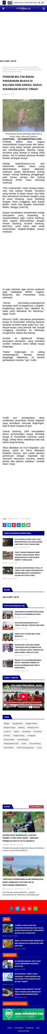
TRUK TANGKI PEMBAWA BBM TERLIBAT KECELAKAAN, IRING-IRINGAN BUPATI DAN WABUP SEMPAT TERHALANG (27, 556)
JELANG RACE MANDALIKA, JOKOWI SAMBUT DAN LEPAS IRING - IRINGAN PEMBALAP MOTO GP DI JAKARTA (20, 838)
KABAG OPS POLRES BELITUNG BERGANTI (27, 635)
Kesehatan (38, 731)
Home (9, 1028)
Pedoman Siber (24, 1031)
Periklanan (30, 1028)
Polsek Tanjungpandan (25, 748)
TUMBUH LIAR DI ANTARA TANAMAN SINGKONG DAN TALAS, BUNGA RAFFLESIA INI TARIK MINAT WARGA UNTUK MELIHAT (29, 929)
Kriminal (7, 735)
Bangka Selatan (31, 723)
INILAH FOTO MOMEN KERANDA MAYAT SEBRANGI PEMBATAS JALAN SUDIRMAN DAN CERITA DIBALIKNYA (28, 664)
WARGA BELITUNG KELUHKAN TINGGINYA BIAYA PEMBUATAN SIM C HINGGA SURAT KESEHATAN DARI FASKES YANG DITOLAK (29, 649)
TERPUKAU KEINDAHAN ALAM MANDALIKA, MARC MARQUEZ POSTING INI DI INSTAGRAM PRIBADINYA (23, 882)
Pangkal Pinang (18, 735)
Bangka (6, 723)
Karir (38, 1028)
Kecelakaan (26, 731)
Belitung (22, 727)
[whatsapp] (35, 908)
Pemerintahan (15, 67)
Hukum (16, 731)
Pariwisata (31, 735)
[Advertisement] (23, 35)
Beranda (6, 67)
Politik (24, 743)
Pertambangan (22, 739)
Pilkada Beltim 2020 (11, 743)
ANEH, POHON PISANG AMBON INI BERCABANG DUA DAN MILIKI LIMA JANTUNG (29, 943)
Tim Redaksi (18, 1028)
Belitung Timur (13, 519)
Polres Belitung (34, 743)
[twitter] (17, 908)
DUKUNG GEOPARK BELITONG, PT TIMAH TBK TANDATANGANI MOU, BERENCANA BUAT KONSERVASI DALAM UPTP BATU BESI (29, 572)
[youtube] (29, 908)
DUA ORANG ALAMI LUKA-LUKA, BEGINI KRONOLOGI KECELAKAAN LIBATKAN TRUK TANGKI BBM (28, 541)
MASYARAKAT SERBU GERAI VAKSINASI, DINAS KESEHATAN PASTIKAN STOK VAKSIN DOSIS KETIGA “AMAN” (27, 978)
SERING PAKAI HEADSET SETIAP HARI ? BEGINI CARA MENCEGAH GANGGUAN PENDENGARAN (28, 991)
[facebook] (11, 908)
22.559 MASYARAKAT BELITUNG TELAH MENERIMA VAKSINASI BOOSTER (28, 963)
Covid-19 (7, 731)
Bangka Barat (18, 723)
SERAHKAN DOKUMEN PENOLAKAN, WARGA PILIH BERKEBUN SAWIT (29, 613)
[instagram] (23, 908)
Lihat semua (35, 806)
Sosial (39, 748)
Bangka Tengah (9, 727)
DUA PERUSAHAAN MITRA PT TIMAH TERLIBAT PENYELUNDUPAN (29, 624)
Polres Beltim (9, 748)
